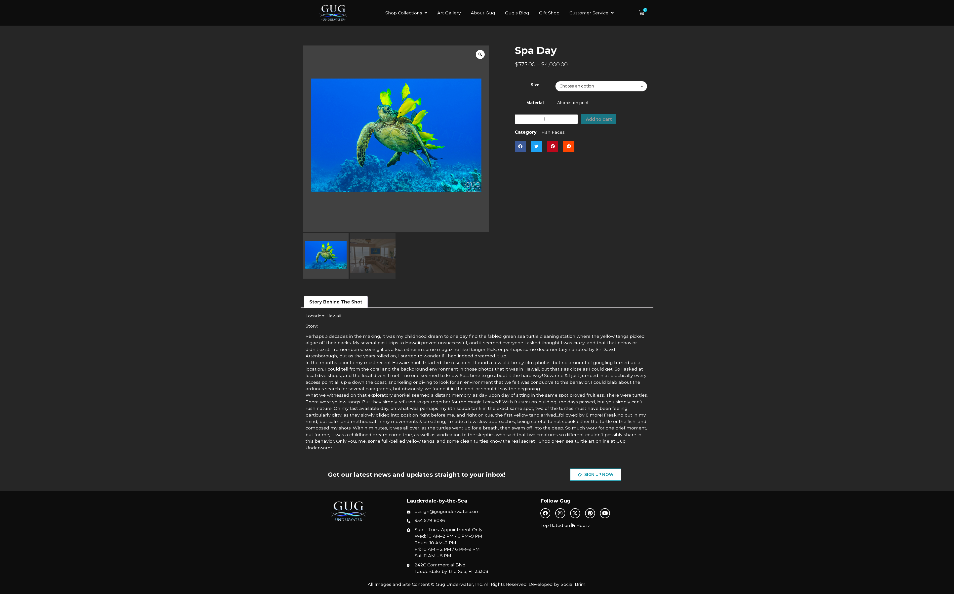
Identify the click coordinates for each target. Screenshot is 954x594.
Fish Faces (553, 132)
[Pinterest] (590, 513)
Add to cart (599, 119)
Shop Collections (403, 12)
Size (535, 85)
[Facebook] (545, 513)
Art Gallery (449, 12)
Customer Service (588, 12)
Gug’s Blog (517, 12)
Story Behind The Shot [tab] (335, 301)
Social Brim (573, 584)
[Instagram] (560, 513)
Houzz (582, 525)
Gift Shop (549, 12)
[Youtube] (605, 513)
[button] (643, 12)
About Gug (483, 12)
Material (535, 103)
